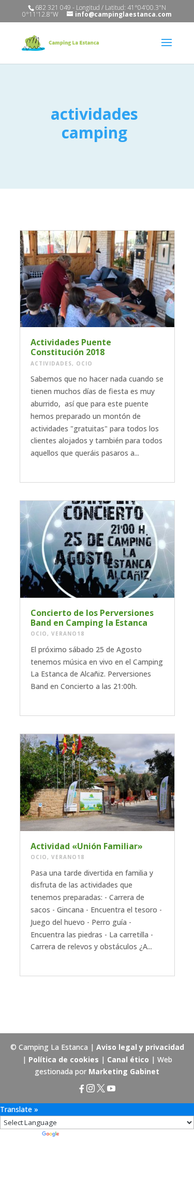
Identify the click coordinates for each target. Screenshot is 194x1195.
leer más (48, 465)
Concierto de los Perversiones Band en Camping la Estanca (92, 617)
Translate (79, 1135)
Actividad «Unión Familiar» (87, 846)
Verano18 (67, 633)
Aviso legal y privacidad (140, 1047)
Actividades (51, 363)
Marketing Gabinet (123, 1071)
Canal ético (128, 1059)
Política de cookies (63, 1059)
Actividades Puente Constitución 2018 (71, 347)
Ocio (84, 363)
